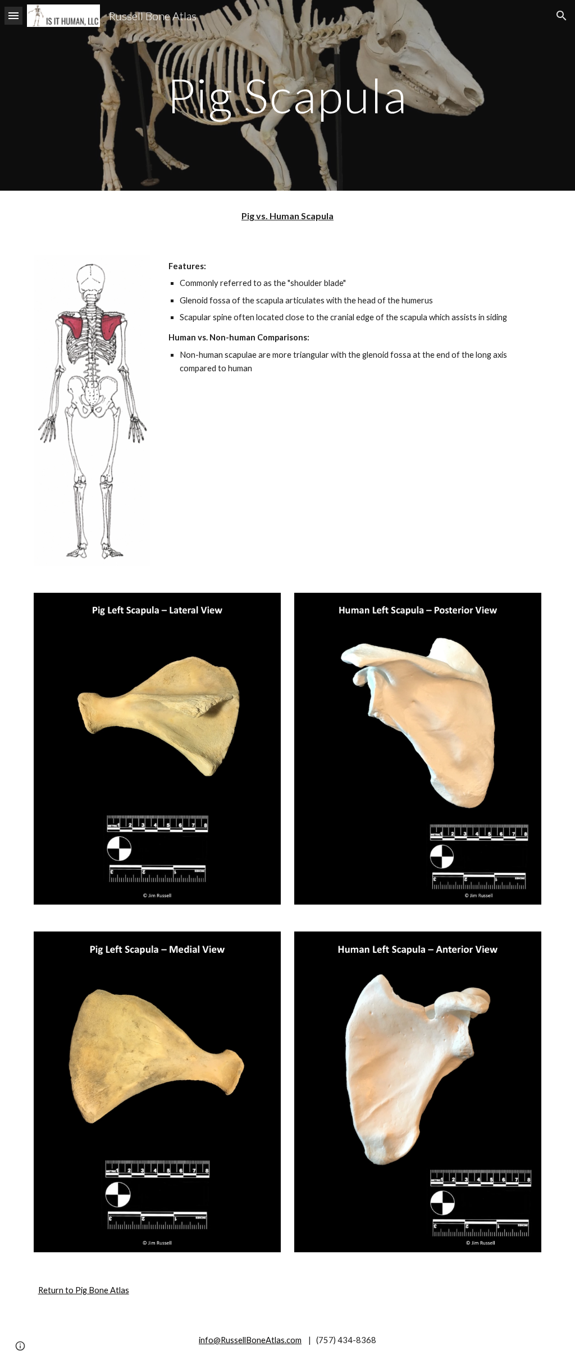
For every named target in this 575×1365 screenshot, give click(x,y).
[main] (287, 95)
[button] (13, 15)
